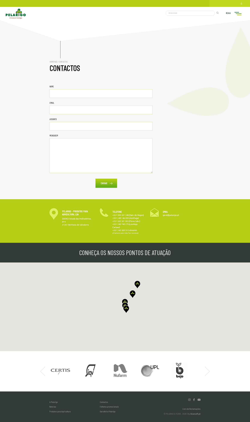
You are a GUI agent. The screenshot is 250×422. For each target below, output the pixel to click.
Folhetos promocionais (109, 406)
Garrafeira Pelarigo (107, 411)
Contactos (104, 402)
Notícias (52, 406)
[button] (126, 309)
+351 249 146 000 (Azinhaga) (125, 218)
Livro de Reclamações (191, 408)
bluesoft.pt (196, 414)
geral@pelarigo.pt (171, 215)
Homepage (53, 62)
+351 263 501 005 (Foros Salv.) (126, 221)
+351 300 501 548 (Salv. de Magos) (128, 215)
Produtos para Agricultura (60, 411)
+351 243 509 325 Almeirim (124, 230)
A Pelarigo (53, 402)
